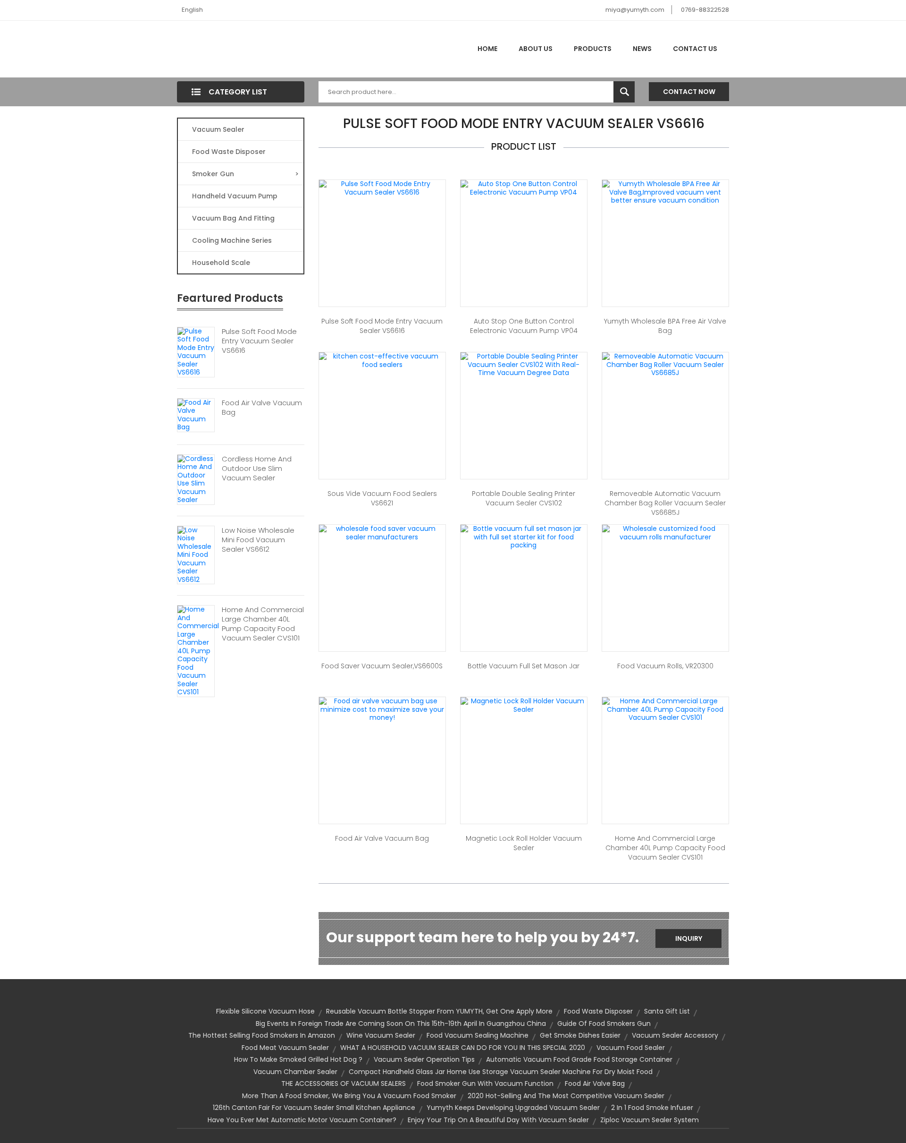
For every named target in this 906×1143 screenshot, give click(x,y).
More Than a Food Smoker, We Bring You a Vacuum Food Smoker (349, 1095)
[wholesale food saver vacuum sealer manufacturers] (382, 532)
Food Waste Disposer (229, 151)
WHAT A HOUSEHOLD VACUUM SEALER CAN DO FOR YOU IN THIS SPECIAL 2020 (462, 1047)
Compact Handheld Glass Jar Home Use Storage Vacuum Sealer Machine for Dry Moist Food (501, 1071)
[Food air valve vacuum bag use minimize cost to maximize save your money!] (382, 709)
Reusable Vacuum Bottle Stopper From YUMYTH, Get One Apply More (439, 1011)
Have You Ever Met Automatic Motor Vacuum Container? (302, 1120)
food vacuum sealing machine (477, 1035)
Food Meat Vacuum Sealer (285, 1047)
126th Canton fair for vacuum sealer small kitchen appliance (314, 1107)
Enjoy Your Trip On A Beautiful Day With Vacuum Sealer (498, 1120)
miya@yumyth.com (634, 9)
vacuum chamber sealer (295, 1071)
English (192, 9)
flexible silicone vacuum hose (265, 1011)
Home (487, 48)
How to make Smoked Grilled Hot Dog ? (298, 1059)
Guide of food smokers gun (604, 1023)
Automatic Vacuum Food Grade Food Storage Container (579, 1059)
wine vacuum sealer (380, 1035)
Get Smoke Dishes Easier (580, 1035)
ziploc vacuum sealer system (649, 1120)
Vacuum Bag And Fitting (233, 218)
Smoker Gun (245, 174)
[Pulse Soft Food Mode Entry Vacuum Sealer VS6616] (195, 351)
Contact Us (695, 48)
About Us (536, 48)
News (642, 48)
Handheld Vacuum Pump (234, 196)
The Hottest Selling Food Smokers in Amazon (261, 1035)
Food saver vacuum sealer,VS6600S (382, 666)
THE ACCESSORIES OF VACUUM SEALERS (343, 1083)
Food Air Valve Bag (595, 1083)
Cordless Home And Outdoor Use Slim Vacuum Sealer (257, 468)
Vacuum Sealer (218, 129)
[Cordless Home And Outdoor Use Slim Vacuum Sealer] (195, 479)
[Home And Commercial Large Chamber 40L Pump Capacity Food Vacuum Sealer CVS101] (198, 650)
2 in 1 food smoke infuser (652, 1107)
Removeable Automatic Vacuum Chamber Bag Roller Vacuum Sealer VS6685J (665, 503)
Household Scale (221, 262)
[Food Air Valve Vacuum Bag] (195, 414)
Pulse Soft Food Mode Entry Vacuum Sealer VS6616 (259, 341)
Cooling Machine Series (232, 240)
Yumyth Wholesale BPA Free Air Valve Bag (665, 325)
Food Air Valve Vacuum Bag (262, 407)
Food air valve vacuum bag (382, 838)
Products (593, 48)
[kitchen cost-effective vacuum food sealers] (382, 360)
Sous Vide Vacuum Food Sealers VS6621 (382, 498)
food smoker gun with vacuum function (485, 1083)
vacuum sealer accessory (675, 1035)
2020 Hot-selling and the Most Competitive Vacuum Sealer (566, 1095)
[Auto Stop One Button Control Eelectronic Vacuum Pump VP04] (524, 187)
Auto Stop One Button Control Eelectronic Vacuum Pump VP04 (524, 325)
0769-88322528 (705, 9)
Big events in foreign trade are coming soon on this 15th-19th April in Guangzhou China (401, 1023)
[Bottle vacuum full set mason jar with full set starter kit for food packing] (524, 536)
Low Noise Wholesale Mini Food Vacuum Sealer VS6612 (258, 540)
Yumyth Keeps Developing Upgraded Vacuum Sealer (513, 1107)
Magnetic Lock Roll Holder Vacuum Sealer (524, 843)
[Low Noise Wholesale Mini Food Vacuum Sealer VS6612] (195, 554)
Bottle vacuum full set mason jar (523, 666)
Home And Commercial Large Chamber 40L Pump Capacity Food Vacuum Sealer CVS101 (263, 624)
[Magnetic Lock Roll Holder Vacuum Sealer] (524, 704)
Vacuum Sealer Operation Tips (424, 1059)
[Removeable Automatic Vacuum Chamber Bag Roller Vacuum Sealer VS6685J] (665, 364)
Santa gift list (667, 1011)
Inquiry (688, 938)
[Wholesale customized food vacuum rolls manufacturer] (665, 532)
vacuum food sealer (630, 1047)
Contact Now (689, 91)
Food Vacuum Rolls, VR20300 (665, 666)
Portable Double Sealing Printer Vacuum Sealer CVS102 (523, 498)
